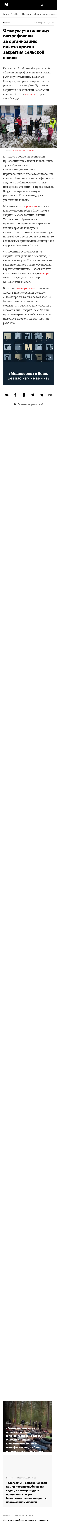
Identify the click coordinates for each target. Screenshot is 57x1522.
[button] (50, 5)
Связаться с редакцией (30, 404)
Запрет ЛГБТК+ (11, 13)
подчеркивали (26, 288)
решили (31, 206)
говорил (45, 273)
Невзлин (26, 13)
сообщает (31, 94)
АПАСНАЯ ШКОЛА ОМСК (24, 150)
